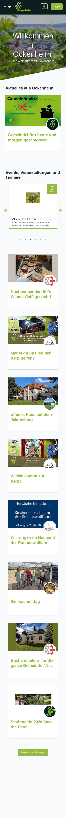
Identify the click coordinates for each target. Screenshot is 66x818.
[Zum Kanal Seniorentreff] (50, 588)
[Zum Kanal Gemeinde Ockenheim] (52, 124)
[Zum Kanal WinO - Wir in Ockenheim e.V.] (50, 342)
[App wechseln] (44, 6)
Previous (5, 210)
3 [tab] (30, 239)
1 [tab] (20, 239)
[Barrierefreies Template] (9, 7)
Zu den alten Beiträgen (33, 752)
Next (60, 210)
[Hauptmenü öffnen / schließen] (5, 7)
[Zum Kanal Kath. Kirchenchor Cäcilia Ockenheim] (50, 527)
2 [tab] (25, 239)
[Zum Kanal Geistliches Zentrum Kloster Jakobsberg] (50, 404)
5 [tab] (40, 239)
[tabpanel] (33, 206)
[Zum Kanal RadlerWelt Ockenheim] (50, 711)
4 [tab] (35, 239)
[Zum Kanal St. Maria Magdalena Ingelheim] (50, 281)
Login (57, 6)
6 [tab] (45, 239)
